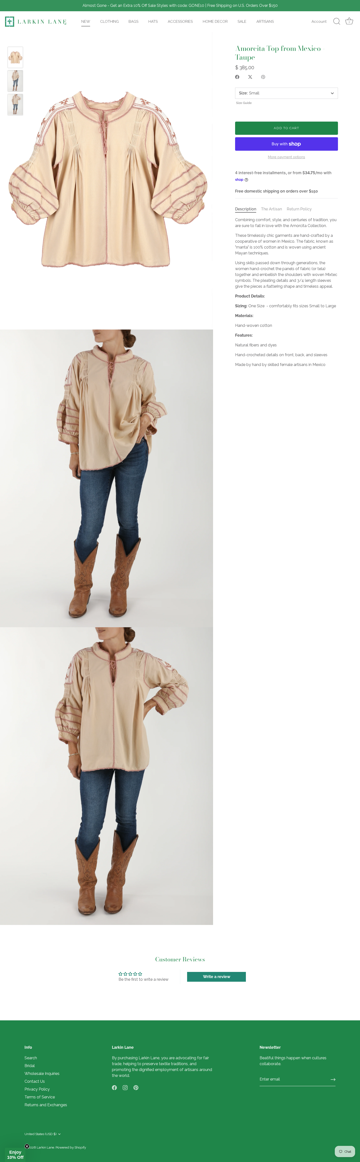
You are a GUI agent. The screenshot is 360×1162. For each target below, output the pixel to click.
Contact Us (34, 1081)
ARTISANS (265, 21)
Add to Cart (286, 128)
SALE (242, 21)
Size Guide (244, 103)
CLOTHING (109, 21)
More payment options (286, 157)
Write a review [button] (216, 976)
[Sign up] (333, 1079)
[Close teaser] (26, 1146)
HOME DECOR (215, 21)
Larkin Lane (45, 1147)
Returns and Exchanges (45, 1105)
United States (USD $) (40, 1134)
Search (30, 1058)
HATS (153, 21)
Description (245, 209)
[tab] (248, 209)
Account (319, 21)
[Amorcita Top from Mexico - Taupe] (15, 57)
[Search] (336, 21)
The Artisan (271, 209)
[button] (15, 1155)
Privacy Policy (37, 1089)
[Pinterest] (135, 1087)
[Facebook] (114, 1087)
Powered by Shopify (71, 1147)
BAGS (133, 21)
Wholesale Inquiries (42, 1073)
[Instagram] (125, 1087)
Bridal (29, 1065)
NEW (85, 21)
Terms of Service (39, 1097)
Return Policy (299, 209)
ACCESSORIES (180, 21)
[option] (15, 58)
